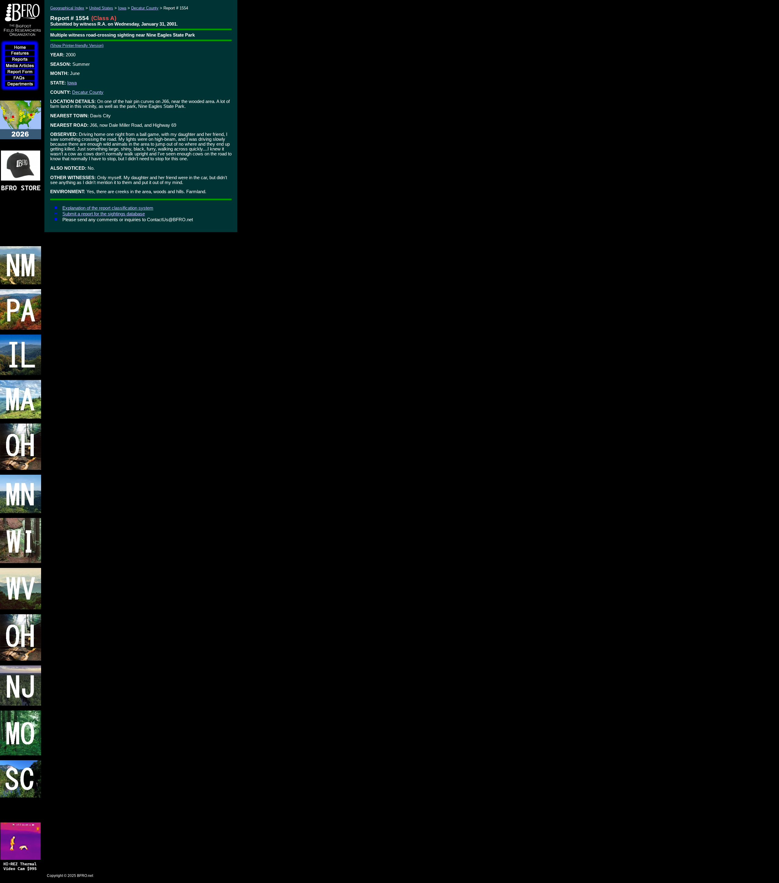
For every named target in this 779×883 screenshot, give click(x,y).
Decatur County (145, 8)
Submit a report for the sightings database (103, 213)
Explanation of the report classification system (107, 208)
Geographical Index (67, 8)
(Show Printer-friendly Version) (76, 45)
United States (101, 8)
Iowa (122, 8)
